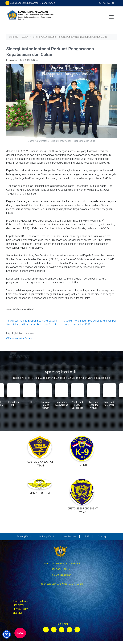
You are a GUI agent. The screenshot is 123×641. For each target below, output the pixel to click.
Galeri (25, 36)
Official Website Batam (19, 338)
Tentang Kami (20, 601)
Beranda (13, 36)
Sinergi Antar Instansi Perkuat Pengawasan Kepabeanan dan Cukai (70, 36)
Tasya (20, 633)
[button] (6, 634)
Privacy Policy (21, 608)
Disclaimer (18, 605)
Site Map (18, 612)
